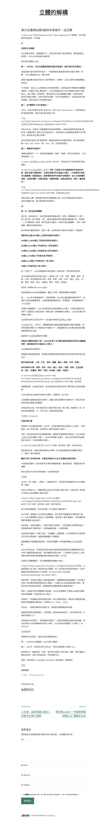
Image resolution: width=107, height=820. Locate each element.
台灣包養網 (75, 542)
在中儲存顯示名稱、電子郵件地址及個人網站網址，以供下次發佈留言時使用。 (51, 794)
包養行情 (37, 35)
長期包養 (48, 124)
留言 (23, 739)
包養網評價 (26, 631)
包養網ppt (35, 162)
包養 (79, 378)
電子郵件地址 (26, 775)
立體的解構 (53, 12)
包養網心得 (26, 124)
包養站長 (37, 375)
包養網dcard (77, 553)
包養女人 (26, 416)
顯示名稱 (24, 765)
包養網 (38, 170)
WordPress (51, 815)
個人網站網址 (25, 785)
